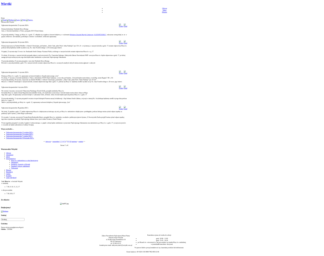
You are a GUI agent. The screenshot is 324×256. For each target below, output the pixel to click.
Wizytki (6, 3)
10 (70, 141)
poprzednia (56, 141)
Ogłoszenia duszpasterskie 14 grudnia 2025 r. (19, 134)
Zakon (164, 10)
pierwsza (48, 141)
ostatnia (80, 141)
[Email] (125, 26)
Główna (164, 8)
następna (74, 141)
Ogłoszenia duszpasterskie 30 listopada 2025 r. (20, 138)
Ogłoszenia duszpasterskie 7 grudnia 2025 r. (19, 136)
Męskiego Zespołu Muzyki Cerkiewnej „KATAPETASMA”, (88, 35)
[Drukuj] (121, 26)
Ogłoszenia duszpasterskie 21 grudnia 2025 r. (19, 132)
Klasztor (164, 12)
